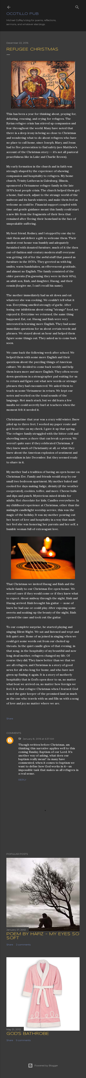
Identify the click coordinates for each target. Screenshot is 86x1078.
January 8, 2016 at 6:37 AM (38, 738)
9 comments (23, 1040)
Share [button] (9, 718)
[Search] (77, 6)
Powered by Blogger (46, 1065)
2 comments (23, 944)
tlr (19, 738)
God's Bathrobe (27, 1034)
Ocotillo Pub (22, 14)
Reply (22, 779)
